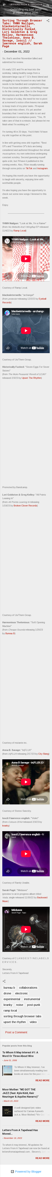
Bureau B (10, 633)
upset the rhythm (15, 1022)
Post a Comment (16, 1032)
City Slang (43, 754)
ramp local (10, 1010)
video (33, 1022)
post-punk (33, 1004)
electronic (21, 993)
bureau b (9, 987)
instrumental (32, 999)
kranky (5, 825)
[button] (48, 21)
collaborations (28, 987)
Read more (43, 1080)
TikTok (29, 168)
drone (7, 993)
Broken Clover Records (25, 505)
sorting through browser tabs (22, 1016)
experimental (12, 999)
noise (19, 1004)
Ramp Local (19, 230)
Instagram (42, 168)
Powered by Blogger (27, 1171)
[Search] (48, 5)
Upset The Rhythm (31, 378)
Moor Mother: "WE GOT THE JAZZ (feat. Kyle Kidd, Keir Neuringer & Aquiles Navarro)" (20, 1093)
